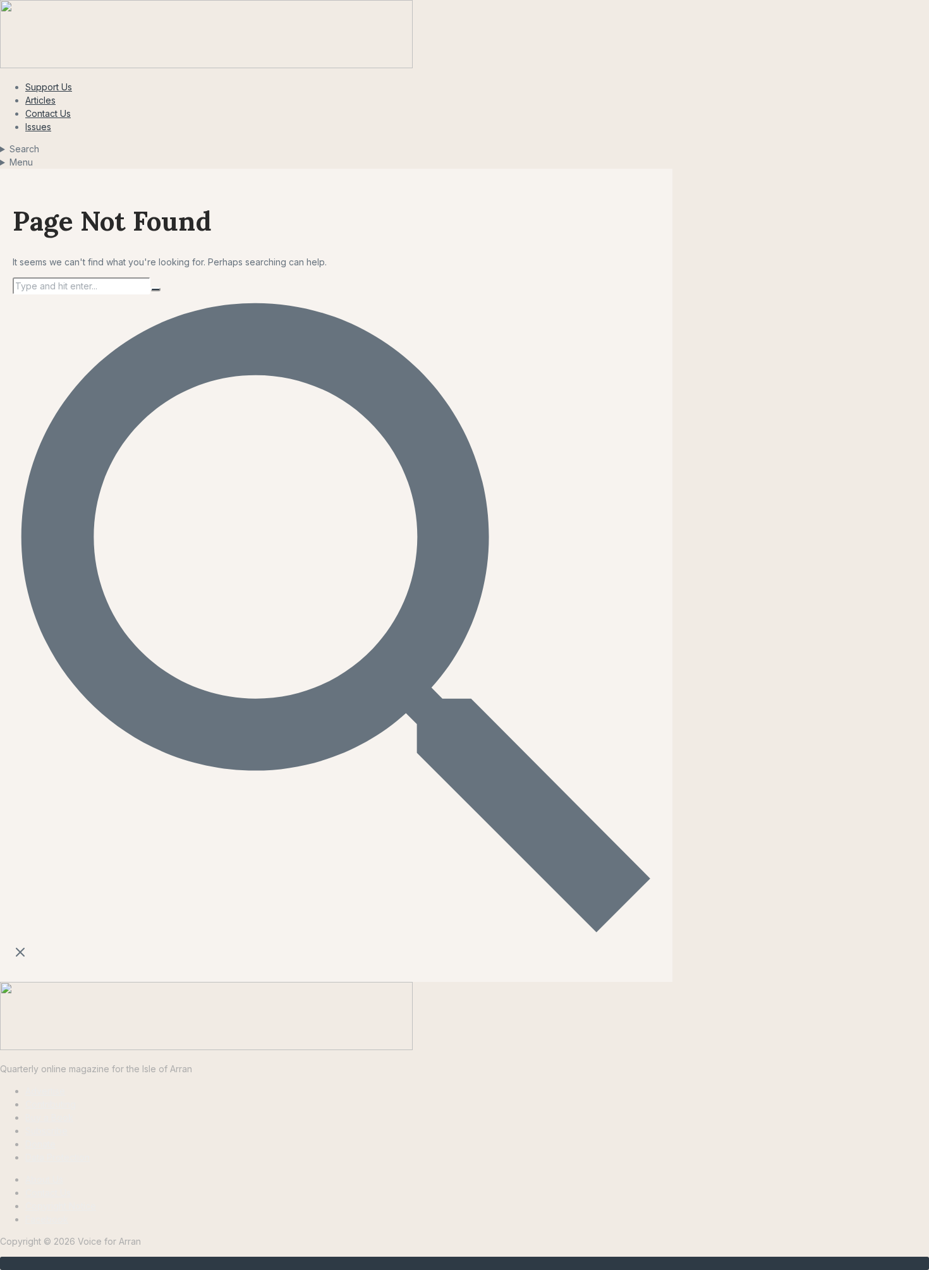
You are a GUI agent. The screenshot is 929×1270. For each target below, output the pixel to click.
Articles (40, 100)
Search (24, 148)
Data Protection (57, 1157)
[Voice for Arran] (206, 1046)
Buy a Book (49, 1117)
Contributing (50, 1104)
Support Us (48, 87)
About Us (44, 1179)
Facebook (46, 1219)
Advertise (45, 1091)
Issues (38, 126)
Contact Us (48, 113)
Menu (21, 162)
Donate (40, 1144)
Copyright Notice (60, 1205)
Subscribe (46, 1130)
